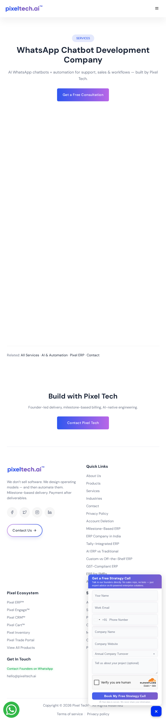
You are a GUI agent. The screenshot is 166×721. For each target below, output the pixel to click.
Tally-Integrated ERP (102, 543)
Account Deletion (100, 521)
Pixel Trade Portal (20, 640)
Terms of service (70, 714)
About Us (93, 476)
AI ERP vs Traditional (102, 551)
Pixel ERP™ (15, 602)
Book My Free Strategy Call (125, 696)
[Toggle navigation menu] (157, 8)
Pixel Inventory (18, 632)
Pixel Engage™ (18, 610)
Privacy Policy (97, 513)
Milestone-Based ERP (103, 528)
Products (93, 483)
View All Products (21, 647)
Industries (94, 498)
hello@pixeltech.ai (21, 676)
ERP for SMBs (96, 574)
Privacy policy (98, 714)
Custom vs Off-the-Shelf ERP (109, 559)
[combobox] (99, 620)
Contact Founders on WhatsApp (30, 669)
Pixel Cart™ (16, 625)
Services (93, 491)
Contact (92, 506)
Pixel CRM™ (16, 617)
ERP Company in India (103, 536)
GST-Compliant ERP (102, 566)
